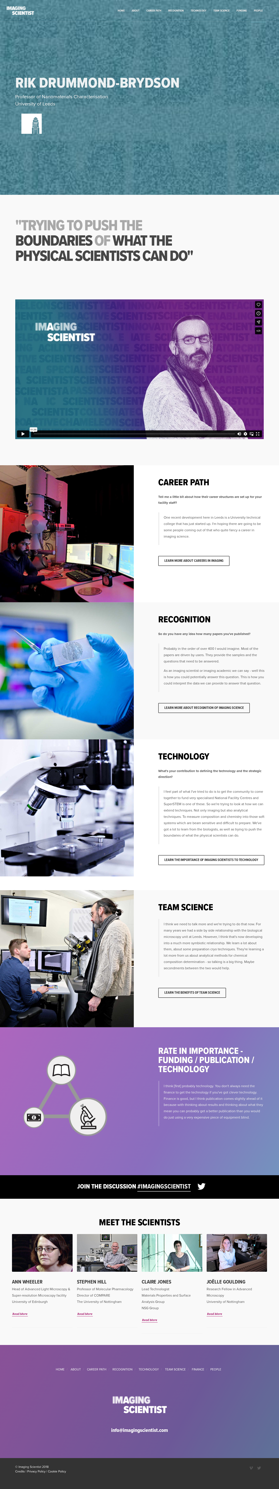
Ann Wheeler (27, 1282)
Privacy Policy (36, 1471)
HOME (60, 1369)
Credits (20, 1471)
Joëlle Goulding (226, 1282)
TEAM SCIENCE (175, 1369)
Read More (19, 1314)
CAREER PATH (96, 1369)
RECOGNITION (122, 1369)
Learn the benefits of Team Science (192, 992)
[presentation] (271, 1289)
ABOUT (76, 1369)
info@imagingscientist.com (139, 1430)
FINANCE (198, 1369)
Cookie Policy (57, 1471)
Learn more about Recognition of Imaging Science (204, 708)
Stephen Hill (92, 1282)
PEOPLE (215, 1369)
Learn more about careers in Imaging (193, 561)
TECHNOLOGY (149, 1369)
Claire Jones (156, 1282)
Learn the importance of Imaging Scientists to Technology (211, 860)
